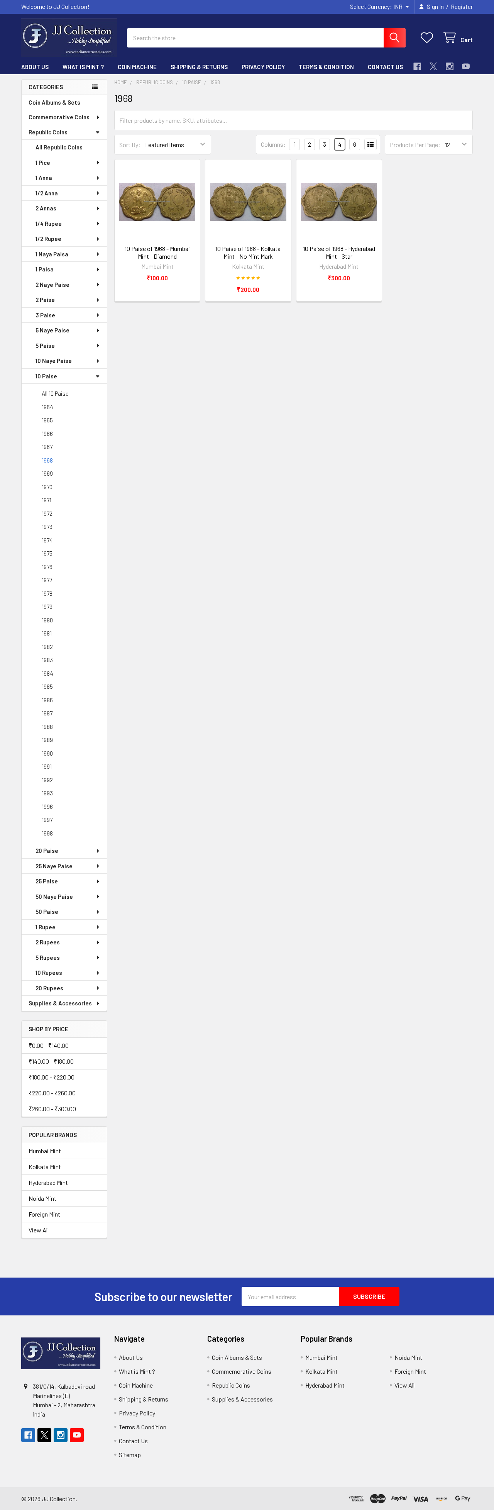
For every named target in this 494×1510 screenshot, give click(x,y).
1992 (47, 779)
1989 (47, 739)
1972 (47, 513)
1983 (47, 659)
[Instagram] (450, 66)
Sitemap (130, 1454)
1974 (47, 540)
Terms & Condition (326, 66)
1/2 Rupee (48, 238)
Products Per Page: (415, 144)
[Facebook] (417, 66)
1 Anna (44, 177)
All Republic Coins (59, 147)
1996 (47, 806)
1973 (47, 526)
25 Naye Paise (54, 866)
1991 (47, 766)
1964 (47, 406)
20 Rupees (49, 988)
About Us (35, 66)
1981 (47, 633)
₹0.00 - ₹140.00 (49, 1045)
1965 (47, 420)
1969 (47, 473)
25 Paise (47, 881)
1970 (47, 486)
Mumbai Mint (45, 1150)
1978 (47, 593)
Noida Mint (42, 1198)
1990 (47, 753)
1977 (47, 579)
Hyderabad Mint (48, 1182)
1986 (47, 700)
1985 (47, 686)
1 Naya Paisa (52, 254)
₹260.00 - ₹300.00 (52, 1108)
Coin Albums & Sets (54, 102)
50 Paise (47, 911)
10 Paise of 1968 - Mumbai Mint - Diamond (157, 252)
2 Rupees (48, 942)
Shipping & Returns (199, 66)
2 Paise (45, 299)
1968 (47, 460)
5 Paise (45, 345)
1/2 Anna (47, 193)
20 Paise (47, 850)
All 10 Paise (55, 393)
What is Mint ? (83, 66)
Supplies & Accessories (60, 1003)
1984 (47, 673)
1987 (47, 713)
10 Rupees (49, 972)
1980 (47, 620)
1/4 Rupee (49, 223)
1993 (47, 793)
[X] (433, 66)
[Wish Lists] (429, 38)
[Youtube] (466, 66)
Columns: (273, 144)
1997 (47, 819)
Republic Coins (48, 132)
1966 (47, 433)
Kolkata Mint (45, 1166)
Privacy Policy (263, 66)
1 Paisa (45, 269)
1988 (47, 726)
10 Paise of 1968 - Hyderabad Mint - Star (339, 252)
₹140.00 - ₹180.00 (51, 1061)
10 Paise (46, 376)
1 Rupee (46, 927)
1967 (47, 446)
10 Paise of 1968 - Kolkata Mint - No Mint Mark (248, 252)
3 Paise (45, 315)
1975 (47, 553)
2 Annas (46, 208)
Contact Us (385, 66)
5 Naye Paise (52, 330)
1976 (47, 566)
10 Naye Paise (54, 360)
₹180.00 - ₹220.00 (51, 1077)
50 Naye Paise (54, 896)
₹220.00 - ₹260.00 (52, 1092)
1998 (47, 833)
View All (39, 1230)
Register (462, 6)
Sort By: (129, 144)
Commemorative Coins (59, 117)
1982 (47, 646)
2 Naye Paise (52, 284)
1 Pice (43, 162)
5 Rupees (48, 957)
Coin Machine (137, 66)
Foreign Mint (44, 1214)
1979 (47, 606)
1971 (46, 500)
